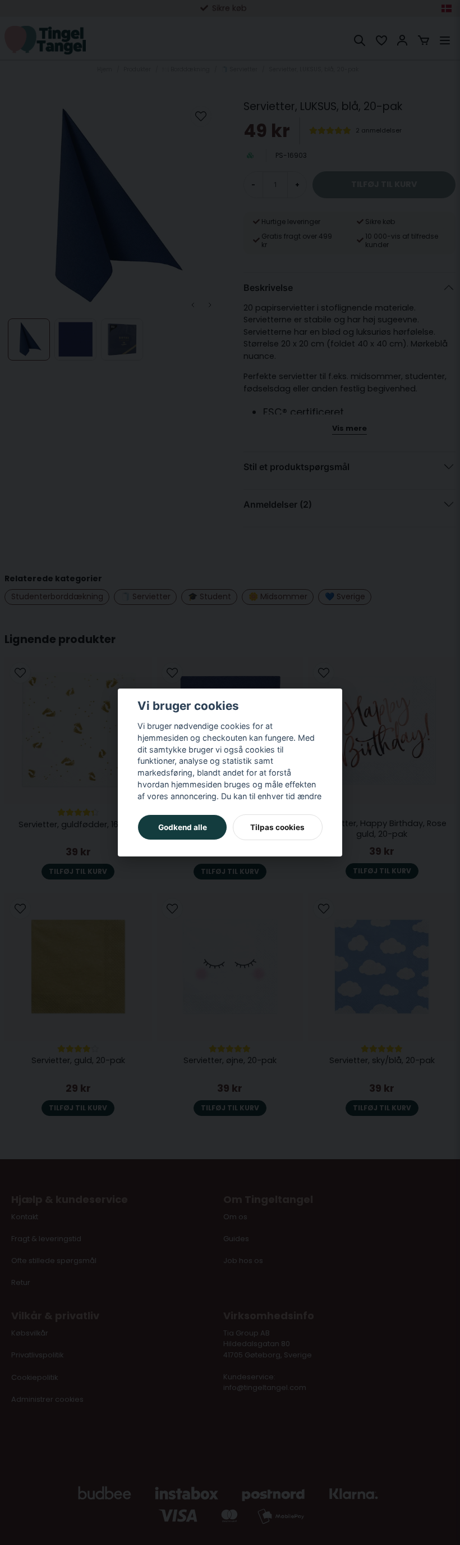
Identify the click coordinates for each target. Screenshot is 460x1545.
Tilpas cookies (277, 827)
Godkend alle (182, 827)
